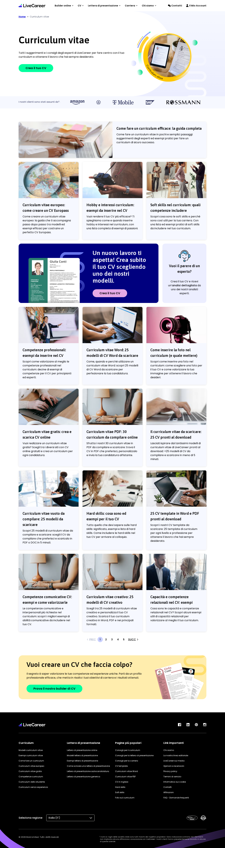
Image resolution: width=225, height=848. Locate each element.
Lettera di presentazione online (82, 750)
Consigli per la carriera (126, 760)
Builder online (63, 5)
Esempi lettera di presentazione (82, 760)
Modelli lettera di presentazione (82, 755)
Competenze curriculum (31, 776)
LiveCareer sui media (173, 760)
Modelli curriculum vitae (31, 750)
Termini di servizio (172, 776)
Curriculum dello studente (32, 781)
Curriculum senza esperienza (33, 787)
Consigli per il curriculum (127, 750)
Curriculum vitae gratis (30, 771)
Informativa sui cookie (174, 781)
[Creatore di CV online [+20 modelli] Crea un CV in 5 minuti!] (32, 5)
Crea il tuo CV (36, 68)
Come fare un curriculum (31, 760)
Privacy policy (170, 771)
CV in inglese (121, 781)
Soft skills (119, 792)
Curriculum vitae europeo (31, 766)
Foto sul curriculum (124, 797)
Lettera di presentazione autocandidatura (88, 771)
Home (22, 16)
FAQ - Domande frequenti (176, 797)
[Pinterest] (196, 724)
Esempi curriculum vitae (31, 755)
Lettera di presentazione (103, 5)
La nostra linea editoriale (175, 755)
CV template (121, 766)
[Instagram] (204, 724)
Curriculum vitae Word (126, 771)
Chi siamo (148, 5)
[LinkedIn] (188, 724)
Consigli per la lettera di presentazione (134, 755)
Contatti (176, 5)
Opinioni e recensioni (173, 766)
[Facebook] (179, 724)
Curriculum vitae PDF (125, 776)
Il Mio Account (197, 5)
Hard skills (120, 787)
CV (79, 5)
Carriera (130, 5)
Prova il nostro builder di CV (54, 688)
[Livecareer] (32, 724)
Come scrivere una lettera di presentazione (88, 766)
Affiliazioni (168, 792)
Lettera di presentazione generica (83, 776)
